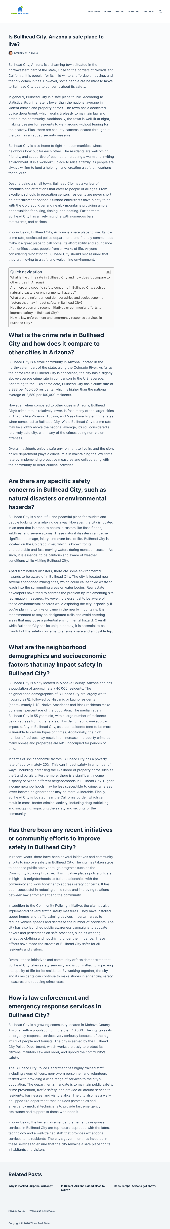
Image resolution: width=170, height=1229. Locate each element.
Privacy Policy (16, 1211)
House (107, 11)
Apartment (94, 11)
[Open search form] (160, 11)
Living (34, 53)
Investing (133, 11)
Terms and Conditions (42, 1211)
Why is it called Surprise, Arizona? (30, 1186)
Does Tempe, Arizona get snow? (135, 1186)
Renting (120, 11)
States (147, 11)
